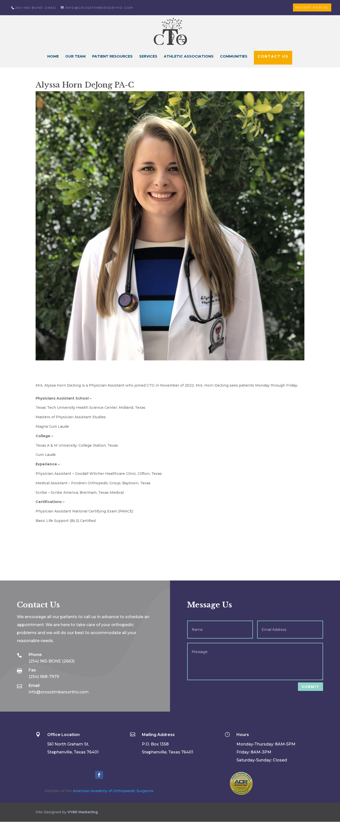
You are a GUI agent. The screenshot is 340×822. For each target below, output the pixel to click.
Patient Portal (312, 7)
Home (53, 57)
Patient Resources (112, 57)
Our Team (75, 57)
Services (148, 57)
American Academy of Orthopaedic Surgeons (113, 791)
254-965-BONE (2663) (35, 7)
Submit (310, 686)
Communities (233, 57)
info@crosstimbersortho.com (59, 692)
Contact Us (273, 56)
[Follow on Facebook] (99, 775)
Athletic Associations (189, 57)
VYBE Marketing (82, 812)
